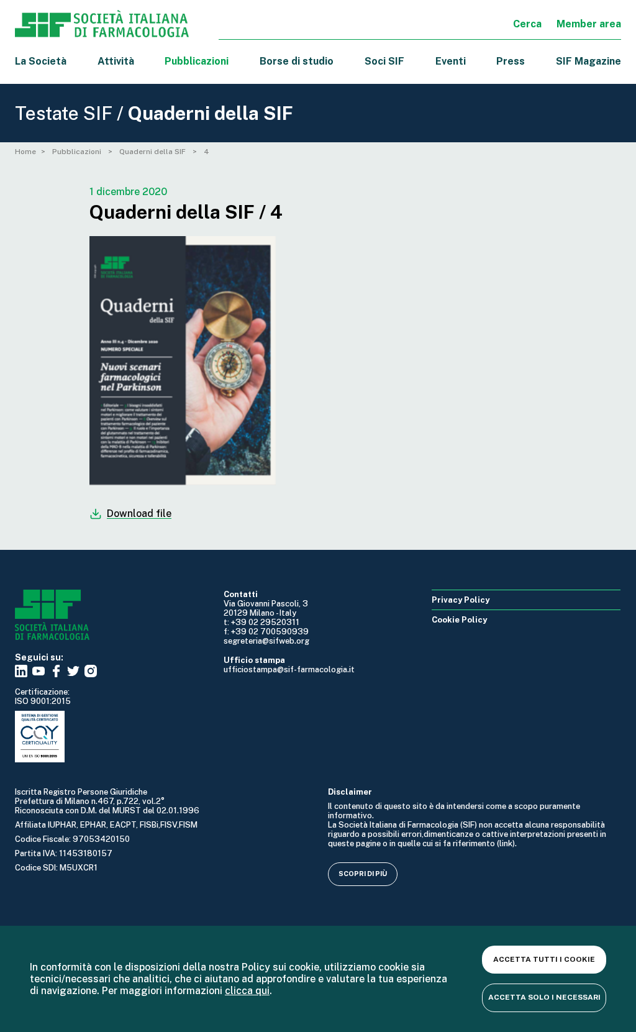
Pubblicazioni (77, 151)
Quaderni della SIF (153, 151)
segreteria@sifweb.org (266, 641)
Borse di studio (297, 61)
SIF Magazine (588, 61)
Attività (116, 61)
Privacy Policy (460, 600)
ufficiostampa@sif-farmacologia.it (289, 669)
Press (510, 61)
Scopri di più (362, 873)
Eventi (450, 61)
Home (25, 151)
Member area (588, 24)
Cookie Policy (459, 619)
